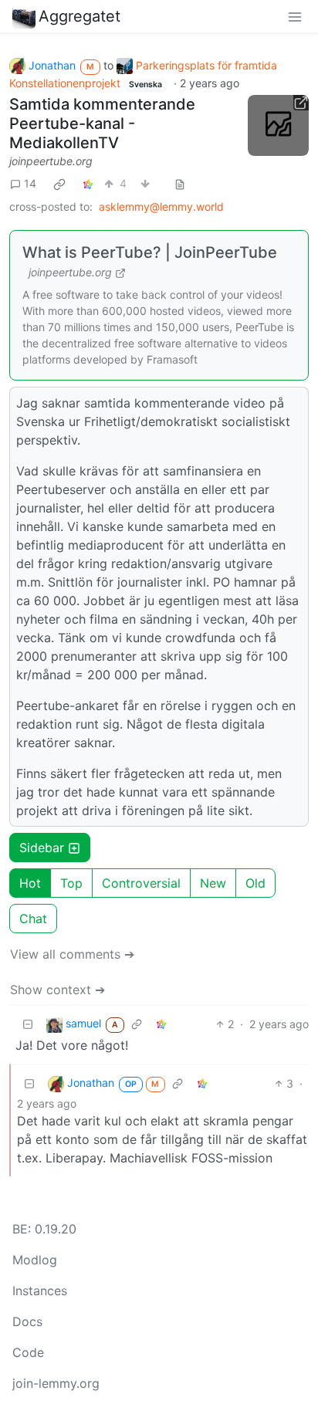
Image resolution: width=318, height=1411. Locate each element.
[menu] (295, 16)
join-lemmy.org (56, 1383)
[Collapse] (27, 1024)
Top (71, 883)
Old (255, 883)
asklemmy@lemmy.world (161, 206)
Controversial (141, 883)
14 (30, 183)
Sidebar (41, 847)
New (213, 883)
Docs (27, 1321)
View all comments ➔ (72, 954)
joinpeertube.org (51, 160)
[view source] (179, 183)
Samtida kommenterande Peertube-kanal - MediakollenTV (102, 123)
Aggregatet (79, 16)
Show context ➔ (57, 989)
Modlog (34, 1259)
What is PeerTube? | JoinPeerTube (149, 252)
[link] (59, 183)
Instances (39, 1290)
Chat (33, 918)
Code (28, 1352)
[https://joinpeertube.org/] (278, 125)
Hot (30, 883)
